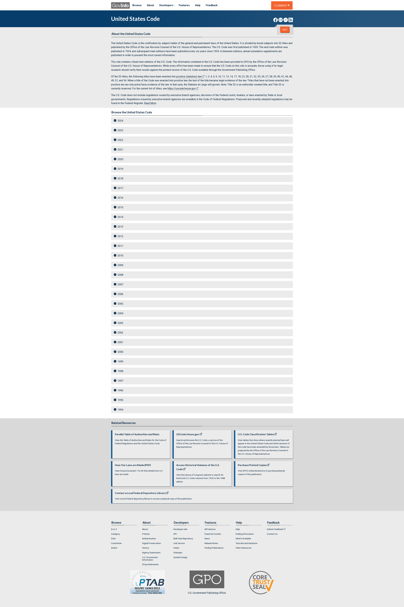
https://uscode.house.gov (182, 88)
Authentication (149, 538)
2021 (120, 149)
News (207, 538)
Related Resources (123, 423)
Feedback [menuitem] (211, 5)
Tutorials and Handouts (246, 543)
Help (284, 29)
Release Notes (211, 543)
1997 (120, 380)
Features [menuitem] (184, 5)
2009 (120, 265)
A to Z (114, 529)
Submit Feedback (275, 529)
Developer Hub (180, 529)
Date (113, 538)
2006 (120, 294)
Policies (146, 534)
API (175, 534)
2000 (120, 351)
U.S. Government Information (150, 558)
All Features (210, 529)
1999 (120, 361)
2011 (120, 245)
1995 (120, 400)
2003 (120, 323)
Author (114, 548)
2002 (120, 332)
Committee (116, 543)
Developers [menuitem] (166, 5)
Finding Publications (214, 548)
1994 (120, 409)
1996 (120, 390)
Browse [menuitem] (137, 5)
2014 (120, 217)
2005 (120, 303)
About (145, 529)
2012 (120, 236)
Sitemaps (177, 552)
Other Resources (243, 548)
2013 (120, 226)
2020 (120, 159)
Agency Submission (151, 552)
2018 (120, 178)
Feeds (176, 548)
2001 (120, 342)
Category (115, 534)
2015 (120, 207)
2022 (120, 139)
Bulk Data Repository (183, 538)
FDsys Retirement (150, 564)
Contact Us (272, 534)
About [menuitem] (150, 5)
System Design (180, 557)
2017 (120, 188)
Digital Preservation (151, 543)
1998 (120, 371)
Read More (150, 103)
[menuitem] (124, 529)
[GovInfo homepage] (120, 5)
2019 (120, 168)
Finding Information (245, 534)
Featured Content (213, 534)
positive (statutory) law (189, 76)
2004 (120, 313)
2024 (120, 120)
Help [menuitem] (197, 5)
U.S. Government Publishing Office (207, 592)
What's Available (243, 538)
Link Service (179, 543)
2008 (120, 274)
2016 (120, 197)
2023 (120, 130)
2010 (120, 255)
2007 (120, 284)
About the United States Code (130, 34)
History (145, 548)
